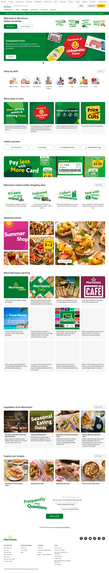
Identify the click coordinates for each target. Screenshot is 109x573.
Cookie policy (13, 571)
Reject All (82, 569)
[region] (54, 569)
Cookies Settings (71, 569)
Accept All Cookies (95, 569)
